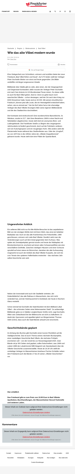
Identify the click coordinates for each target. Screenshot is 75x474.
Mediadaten (20, 457)
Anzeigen (31, 457)
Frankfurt (6, 11)
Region (15, 11)
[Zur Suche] (55, 11)
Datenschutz (46, 453)
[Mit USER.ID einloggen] (65, 11)
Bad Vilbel (41, 48)
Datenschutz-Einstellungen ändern (36, 412)
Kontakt (8, 453)
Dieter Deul (13, 59)
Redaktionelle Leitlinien (32, 453)
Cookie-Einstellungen (37, 462)
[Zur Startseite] (36, 4)
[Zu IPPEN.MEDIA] (60, 11)
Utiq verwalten (58, 453)
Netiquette (40, 457)
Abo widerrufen (63, 457)
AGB (67, 453)
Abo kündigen (51, 457)
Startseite (10, 48)
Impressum (18, 453)
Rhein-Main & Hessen (29, 11)
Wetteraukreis (30, 48)
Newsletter (10, 457)
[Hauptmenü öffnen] (70, 11)
